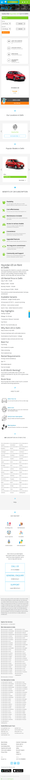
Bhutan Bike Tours (18, 731)
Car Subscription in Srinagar (20, 714)
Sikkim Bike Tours (4, 731)
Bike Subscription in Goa (6, 641)
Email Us (3, 759)
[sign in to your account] (22, 2)
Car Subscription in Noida (6, 707)
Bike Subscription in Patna (6, 660)
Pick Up (3, 21)
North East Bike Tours (19, 729)
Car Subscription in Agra (20, 682)
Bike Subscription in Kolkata (20, 649)
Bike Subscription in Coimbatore (21, 636)
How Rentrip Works (5, 746)
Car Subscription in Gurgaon (20, 694)
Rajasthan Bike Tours (5, 729)
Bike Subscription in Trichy (20, 670)
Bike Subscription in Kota (6, 651)
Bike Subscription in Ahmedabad (7, 631)
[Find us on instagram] (18, 763)
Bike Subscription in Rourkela (20, 665)
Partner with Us (19, 744)
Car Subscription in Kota (6, 702)
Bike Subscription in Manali (20, 653)
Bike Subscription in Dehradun (7, 637)
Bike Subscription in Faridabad (7, 639)
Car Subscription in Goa (5, 694)
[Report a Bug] (1, 779)
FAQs (29, 314)
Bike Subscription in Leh (19, 651)
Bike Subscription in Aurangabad (21, 631)
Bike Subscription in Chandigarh (21, 634)
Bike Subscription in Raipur (6, 663)
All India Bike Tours (5, 733)
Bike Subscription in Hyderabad (21, 644)
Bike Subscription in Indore (6, 646)
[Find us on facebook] (11, 763)
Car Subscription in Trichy (6, 717)
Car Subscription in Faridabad (7, 692)
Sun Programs (10, 779)
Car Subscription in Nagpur (6, 705)
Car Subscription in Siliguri (20, 712)
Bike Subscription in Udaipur (6, 671)
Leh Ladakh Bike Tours (5, 728)
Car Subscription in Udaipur (20, 717)
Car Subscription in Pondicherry (7, 709)
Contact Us (18, 754)
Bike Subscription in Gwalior (20, 643)
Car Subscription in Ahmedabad (7, 683)
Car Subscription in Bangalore (7, 685)
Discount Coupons (20, 750)
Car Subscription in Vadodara (7, 719)
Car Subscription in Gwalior (20, 695)
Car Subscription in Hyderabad (7, 697)
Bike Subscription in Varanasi (6, 673)
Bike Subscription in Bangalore (7, 632)
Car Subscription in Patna (20, 707)
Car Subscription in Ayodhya (20, 683)
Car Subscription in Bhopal (20, 685)
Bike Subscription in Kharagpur (21, 648)
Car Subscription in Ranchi (6, 712)
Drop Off (3, 26)
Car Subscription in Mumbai (20, 704)
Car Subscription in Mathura (6, 704)
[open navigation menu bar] (1, 2)
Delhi (25, 8)
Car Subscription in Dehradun (7, 690)
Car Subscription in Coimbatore (21, 689)
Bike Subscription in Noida (6, 658)
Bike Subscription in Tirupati (6, 670)
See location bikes (14, 136)
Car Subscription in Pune (6, 711)
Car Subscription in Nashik (20, 705)
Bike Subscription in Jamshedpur (7, 648)
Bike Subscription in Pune (6, 661)
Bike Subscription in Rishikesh (7, 665)
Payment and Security (6, 748)
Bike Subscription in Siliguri (6, 666)
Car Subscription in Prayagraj (20, 709)
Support (18, 752)
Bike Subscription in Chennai (6, 636)
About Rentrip (4, 742)
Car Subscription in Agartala (6, 682)
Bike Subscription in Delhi (20, 637)
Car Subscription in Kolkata (20, 700)
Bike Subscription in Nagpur (6, 656)
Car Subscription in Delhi (20, 690)
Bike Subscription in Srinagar (6, 668)
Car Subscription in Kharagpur (21, 699)
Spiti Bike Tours (18, 728)
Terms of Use (19, 746)
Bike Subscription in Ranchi (20, 663)
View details (21, 180)
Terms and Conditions (6, 750)
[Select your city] (27, 2)
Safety (17, 748)
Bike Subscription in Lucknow (6, 653)
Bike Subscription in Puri (19, 661)
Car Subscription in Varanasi (20, 719)
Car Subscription (12, 624)
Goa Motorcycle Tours (19, 733)
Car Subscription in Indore (20, 697)
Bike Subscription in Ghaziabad (21, 639)
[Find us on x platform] (15, 763)
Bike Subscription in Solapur (20, 666)
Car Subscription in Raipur (20, 711)
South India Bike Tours (5, 735)
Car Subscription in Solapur (6, 714)
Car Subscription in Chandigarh (21, 687)
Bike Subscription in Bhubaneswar (7, 634)
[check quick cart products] (24, 2)
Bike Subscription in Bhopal (20, 632)
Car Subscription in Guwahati (6, 695)
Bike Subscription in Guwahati (7, 643)
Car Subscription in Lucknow (20, 702)
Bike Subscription (4, 624)
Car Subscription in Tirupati (20, 716)
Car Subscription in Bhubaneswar (7, 687)
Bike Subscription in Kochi (6, 649)
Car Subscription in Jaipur (6, 699)
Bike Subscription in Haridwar (7, 644)
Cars (21, 8)
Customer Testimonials (21, 742)
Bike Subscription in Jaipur (20, 646)
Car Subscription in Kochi (6, 700)
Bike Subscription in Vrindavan (7, 677)
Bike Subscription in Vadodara (21, 671)
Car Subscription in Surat (6, 716)
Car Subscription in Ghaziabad (21, 692)
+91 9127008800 (20, 759)
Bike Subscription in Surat (20, 668)
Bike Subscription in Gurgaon (20, 641)
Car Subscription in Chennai (6, 689)
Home (18, 8)
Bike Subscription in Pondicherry (21, 660)
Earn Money (17, 103)
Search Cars (6, 32)
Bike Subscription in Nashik (20, 656)
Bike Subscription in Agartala (6, 629)
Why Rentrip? (4, 744)
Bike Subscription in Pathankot (21, 658)
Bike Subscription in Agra (20, 629)
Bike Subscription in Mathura (6, 654)
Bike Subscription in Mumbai (20, 654)
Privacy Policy (4, 752)
